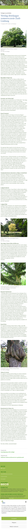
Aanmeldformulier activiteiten (6, 474)
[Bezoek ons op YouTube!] (6, 484)
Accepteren (14, 518)
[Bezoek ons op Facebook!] (2, 484)
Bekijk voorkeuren (14, 526)
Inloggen (3, 468)
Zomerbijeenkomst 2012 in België (7, 451)
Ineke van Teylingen (12, 23)
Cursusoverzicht (4, 476)
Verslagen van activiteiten (6, 13)
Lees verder (11, 498)
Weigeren (14, 522)
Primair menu (26, 7)
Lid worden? (3, 479)
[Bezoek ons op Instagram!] (4, 484)
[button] (26, 502)
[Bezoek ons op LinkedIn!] (8, 484)
